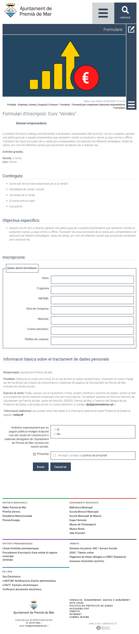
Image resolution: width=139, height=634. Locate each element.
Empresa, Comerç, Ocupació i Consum (38, 104)
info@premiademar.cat (35, 626)
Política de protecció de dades (91, 606)
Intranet (76, 614)
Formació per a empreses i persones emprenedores (98, 104)
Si (58, 429)
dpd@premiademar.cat (99, 404)
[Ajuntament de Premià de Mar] (34, 613)
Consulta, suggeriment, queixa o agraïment (100, 600)
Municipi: (43, 318)
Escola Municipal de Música (85, 515)
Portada (11, 104)
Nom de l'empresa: (37, 308)
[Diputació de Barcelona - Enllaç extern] (103, 628)
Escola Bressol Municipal (84, 511)
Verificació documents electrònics (22, 589)
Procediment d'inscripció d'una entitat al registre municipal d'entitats (30, 556)
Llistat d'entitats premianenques (21, 548)
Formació (65, 104)
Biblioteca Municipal (81, 507)
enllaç (17, 414)
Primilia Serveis (11, 511)
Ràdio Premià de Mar (14, 507)
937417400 (34, 623)
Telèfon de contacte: (37, 339)
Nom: (46, 278)
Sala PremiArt (77, 533)
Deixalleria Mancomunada (17, 515)
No (58, 434)
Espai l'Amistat (78, 520)
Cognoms (43, 288)
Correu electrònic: (38, 329)
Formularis (119, 107)
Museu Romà (77, 528)
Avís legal (77, 603)
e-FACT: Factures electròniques (20, 585)
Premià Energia (11, 520)
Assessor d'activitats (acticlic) (87, 561)
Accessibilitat (79, 609)
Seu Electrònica (11, 576)
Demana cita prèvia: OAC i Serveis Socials (93, 548)
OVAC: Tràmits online (82, 552)
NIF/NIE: (44, 298)
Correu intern (79, 617)
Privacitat (43, 453)
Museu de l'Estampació (83, 524)
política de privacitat (95, 455)
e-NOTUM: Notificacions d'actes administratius (29, 580)
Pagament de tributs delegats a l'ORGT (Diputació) (98, 556)
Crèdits (75, 611)
